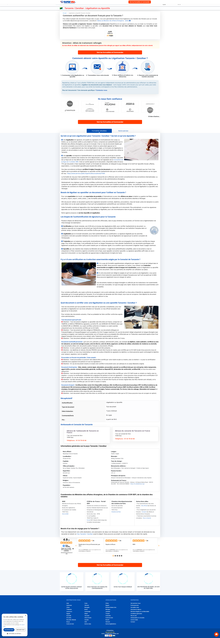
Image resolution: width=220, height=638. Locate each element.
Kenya (68, 621)
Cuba (85, 603)
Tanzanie (86, 615)
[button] (14, 634)
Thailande (69, 609)
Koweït (107, 619)
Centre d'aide (134, 619)
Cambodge (87, 611)
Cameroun (69, 611)
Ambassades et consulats (137, 617)
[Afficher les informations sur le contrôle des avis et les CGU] (73, 548)
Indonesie (69, 605)
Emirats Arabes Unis (111, 607)
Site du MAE (65, 514)
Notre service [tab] (123, 131)
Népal (86, 613)
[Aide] (127, 21)
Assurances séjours (136, 609)
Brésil (85, 609)
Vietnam (86, 605)
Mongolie (86, 607)
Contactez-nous (101, 90)
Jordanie (108, 611)
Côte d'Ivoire (87, 617)
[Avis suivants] (159, 546)
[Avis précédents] (76, 546)
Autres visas (87, 624)
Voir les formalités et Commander (140, 2)
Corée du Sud (70, 624)
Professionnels (135, 605)
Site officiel (144, 505)
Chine (68, 607)
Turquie (108, 613)
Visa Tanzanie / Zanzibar (85, 534)
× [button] (25, 615)
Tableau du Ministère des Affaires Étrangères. (110, 21)
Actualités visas (135, 607)
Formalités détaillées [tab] (99, 131)
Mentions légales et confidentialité (140, 611)
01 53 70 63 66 (81, 440)
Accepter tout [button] (9, 629)
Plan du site (134, 615)
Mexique (108, 609)
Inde (67, 603)
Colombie (108, 615)
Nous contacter (147, 518)
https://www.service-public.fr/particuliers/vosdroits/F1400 (86, 173)
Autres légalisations (111, 624)
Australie (68, 615)
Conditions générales (136, 613)
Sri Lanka (68, 617)
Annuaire (144, 511)
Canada (86, 619)
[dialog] (15, 625)
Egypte (68, 613)
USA (85, 621)
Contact (133, 621)
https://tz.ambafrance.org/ (137, 483)
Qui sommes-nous (136, 603)
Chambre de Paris (116, 511)
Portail (88, 520)
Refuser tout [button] (20, 629)
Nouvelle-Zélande (71, 619)
